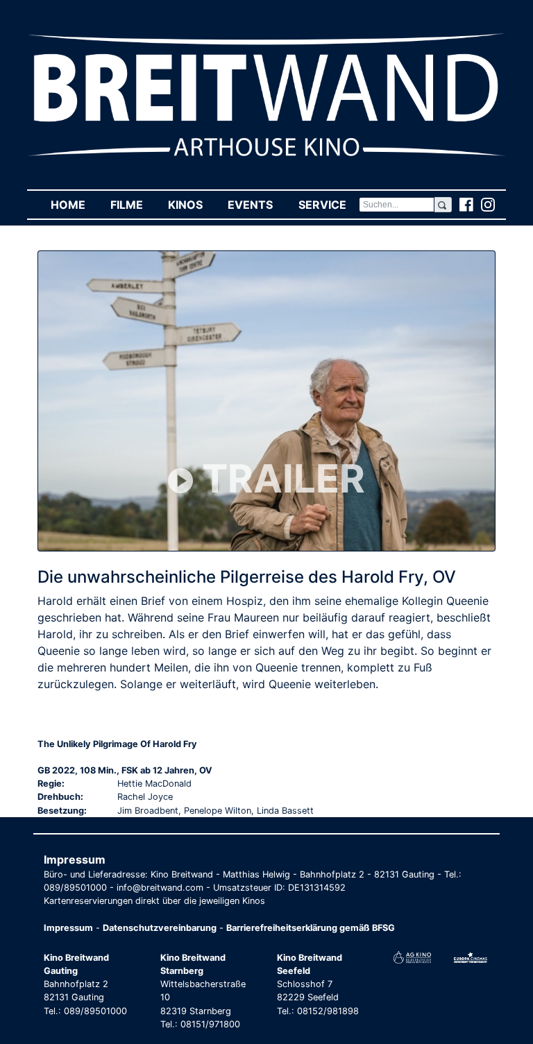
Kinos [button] (191, 205)
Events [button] (256, 205)
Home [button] (74, 205)
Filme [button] (132, 205)
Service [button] (328, 205)
